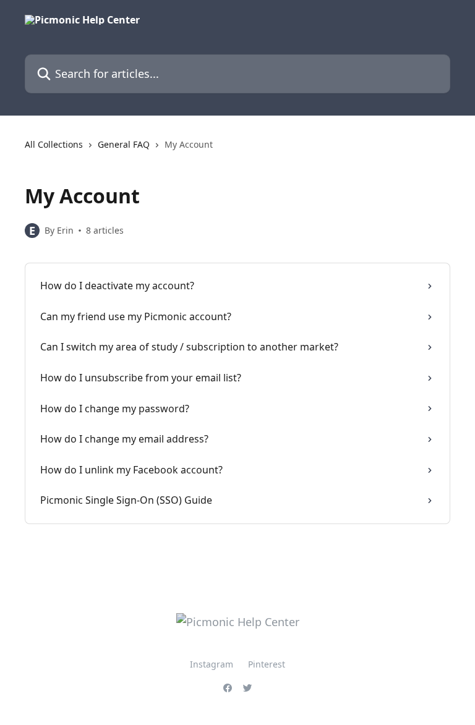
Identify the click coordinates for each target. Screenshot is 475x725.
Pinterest (266, 664)
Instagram (211, 664)
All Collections (54, 144)
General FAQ (124, 144)
